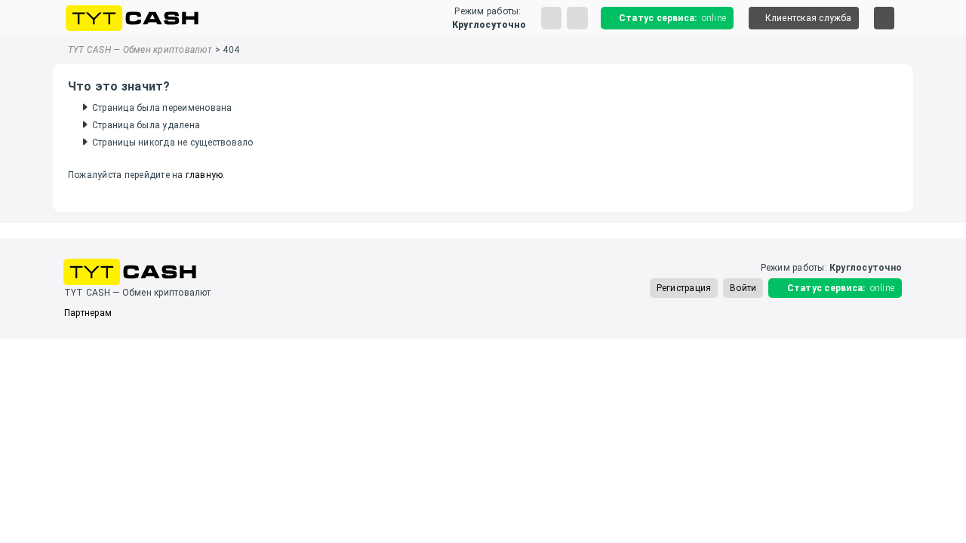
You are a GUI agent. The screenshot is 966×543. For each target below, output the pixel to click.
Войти (743, 288)
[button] (804, 18)
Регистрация (684, 288)
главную (204, 175)
